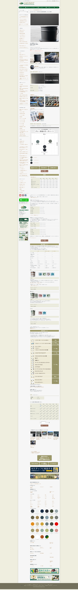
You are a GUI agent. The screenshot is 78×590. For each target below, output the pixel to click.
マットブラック (52, 526)
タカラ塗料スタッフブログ (23, 182)
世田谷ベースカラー (56, 514)
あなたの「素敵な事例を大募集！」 (24, 175)
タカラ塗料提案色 (31, 487)
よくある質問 (21, 84)
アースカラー (32, 539)
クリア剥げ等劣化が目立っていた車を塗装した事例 (24, 132)
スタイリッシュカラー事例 (23, 118)
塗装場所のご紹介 (31, 561)
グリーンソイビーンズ (47, 533)
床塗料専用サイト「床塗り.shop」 (48, 585)
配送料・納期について (22, 187)
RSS (20, 192)
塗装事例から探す (28, 7)
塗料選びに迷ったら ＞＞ (33, 328)
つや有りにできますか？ (22, 36)
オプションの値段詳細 (34, 451)
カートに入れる (45, 425)
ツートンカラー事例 (22, 115)
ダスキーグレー (32, 513)
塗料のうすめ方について (22, 54)
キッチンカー (46, 504)
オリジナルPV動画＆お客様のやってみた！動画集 (24, 158)
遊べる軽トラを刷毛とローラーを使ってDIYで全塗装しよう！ (24, 162)
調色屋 (25, 585)
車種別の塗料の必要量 (22, 33)
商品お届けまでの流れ (22, 184)
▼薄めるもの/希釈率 (33, 306)
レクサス (31, 497)
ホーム (26, 584)
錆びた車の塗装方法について (23, 67)
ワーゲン (31, 498)
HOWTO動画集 (42, 553)
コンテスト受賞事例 (31, 492)
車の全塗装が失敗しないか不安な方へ (24, 43)
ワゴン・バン (46, 501)
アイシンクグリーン (52, 533)
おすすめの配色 (32, 542)
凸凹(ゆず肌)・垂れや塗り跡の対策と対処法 (24, 86)
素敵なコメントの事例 (52, 492)
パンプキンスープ (42, 527)
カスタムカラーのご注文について (23, 47)
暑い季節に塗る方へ (22, 72)
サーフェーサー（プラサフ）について (24, 63)
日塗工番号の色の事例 (22, 113)
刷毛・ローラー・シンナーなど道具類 (24, 24)
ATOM (21, 192)
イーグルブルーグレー (47, 527)
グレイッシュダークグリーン (52, 514)
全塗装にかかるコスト (22, 30)
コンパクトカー (31, 504)
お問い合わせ (51, 7)
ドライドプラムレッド (56, 527)
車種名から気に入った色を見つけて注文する (24, 110)
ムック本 (51, 553)
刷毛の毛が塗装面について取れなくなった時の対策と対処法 (24, 91)
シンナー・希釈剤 (51, 547)
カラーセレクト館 (32, 585)
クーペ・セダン (53, 501)
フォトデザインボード (55, 585)
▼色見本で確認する (32, 108)
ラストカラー (42, 539)
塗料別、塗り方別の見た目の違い (23, 41)
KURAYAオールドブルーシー (47, 520)
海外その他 (53, 498)
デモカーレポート (22, 167)
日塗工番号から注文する (22, 22)
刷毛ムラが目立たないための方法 (23, 69)
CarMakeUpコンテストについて (23, 173)
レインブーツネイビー (42, 520)
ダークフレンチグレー (47, 514)
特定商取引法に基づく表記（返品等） (35, 452)
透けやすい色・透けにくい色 (51, 543)
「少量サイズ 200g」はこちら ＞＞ (34, 197)
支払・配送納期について (42, 7)
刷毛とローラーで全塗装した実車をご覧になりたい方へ (24, 165)
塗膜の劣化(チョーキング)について (24, 56)
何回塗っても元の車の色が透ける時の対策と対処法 (24, 89)
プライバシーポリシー (41, 584)
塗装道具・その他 (34, 7)
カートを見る (56, 7)
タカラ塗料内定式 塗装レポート (23, 170)
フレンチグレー (35, 157)
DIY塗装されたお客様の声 (23, 135)
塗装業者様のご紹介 (51, 561)
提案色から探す (22, 7)
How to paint (36, 585)
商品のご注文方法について (23, 45)
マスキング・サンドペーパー (42, 547)
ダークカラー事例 (22, 123)
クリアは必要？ (21, 93)
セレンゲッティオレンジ (32, 527)
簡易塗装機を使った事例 (22, 126)
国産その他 (39, 497)
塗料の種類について (22, 38)
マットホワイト (37, 539)
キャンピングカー (39, 504)
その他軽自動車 (31, 506)
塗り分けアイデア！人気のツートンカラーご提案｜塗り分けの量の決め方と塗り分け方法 (24, 60)
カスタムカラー (47, 539)
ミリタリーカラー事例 (22, 121)
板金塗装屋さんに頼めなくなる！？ (24, 96)
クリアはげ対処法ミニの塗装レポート (24, 145)
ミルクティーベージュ (37, 527)
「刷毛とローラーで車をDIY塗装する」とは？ (35, 483)
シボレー (39, 498)
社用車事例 (21, 128)
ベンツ (45, 497)
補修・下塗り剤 (32, 549)
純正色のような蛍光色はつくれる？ (24, 151)
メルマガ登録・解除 (22, 190)
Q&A (47, 7)
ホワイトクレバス (37, 514)
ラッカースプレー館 (28, 585)
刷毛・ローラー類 (31, 547)
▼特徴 (31, 299)
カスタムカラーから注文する (23, 19)
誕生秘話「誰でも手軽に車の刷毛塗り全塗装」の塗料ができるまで (24, 160)
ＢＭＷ (53, 497)
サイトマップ (45, 584)
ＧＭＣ (45, 498)
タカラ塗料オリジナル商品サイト (41, 585)
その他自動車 (38, 506)
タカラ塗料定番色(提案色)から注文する (24, 17)
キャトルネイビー (42, 514)
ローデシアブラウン (52, 520)
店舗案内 (48, 584)
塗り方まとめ (31, 553)
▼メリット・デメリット (34, 287)
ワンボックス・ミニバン (39, 501)
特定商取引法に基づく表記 (35, 584)
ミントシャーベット (42, 533)
